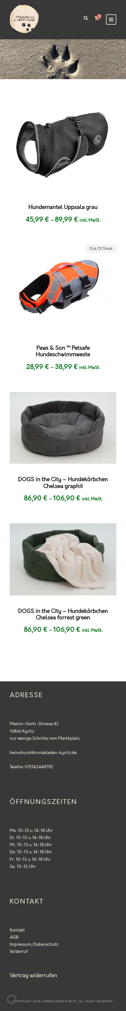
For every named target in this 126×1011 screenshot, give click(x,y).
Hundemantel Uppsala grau (63, 207)
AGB (14, 937)
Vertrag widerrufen (33, 975)
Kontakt (17, 930)
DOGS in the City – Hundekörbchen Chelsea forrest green (63, 614)
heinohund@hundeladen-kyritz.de (43, 752)
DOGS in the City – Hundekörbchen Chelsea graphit (63, 482)
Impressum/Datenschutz (34, 944)
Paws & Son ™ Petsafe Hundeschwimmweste (63, 351)
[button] (11, 999)
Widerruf (19, 951)
